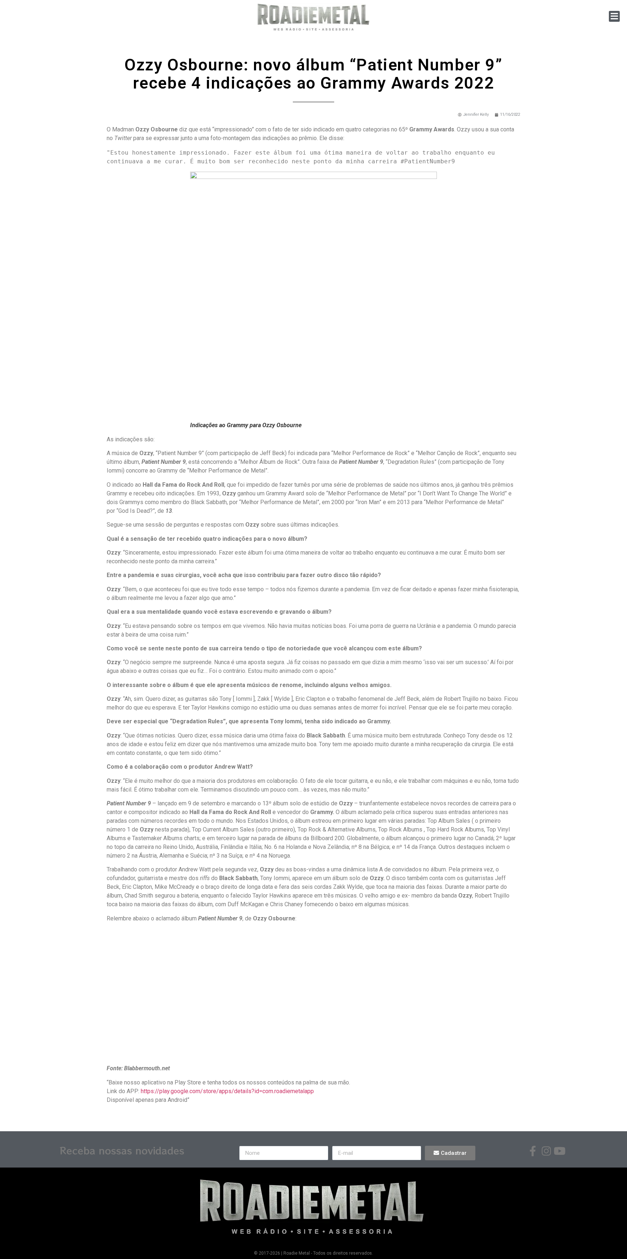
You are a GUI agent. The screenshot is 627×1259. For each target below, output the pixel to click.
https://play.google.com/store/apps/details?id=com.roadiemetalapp (227, 1091)
